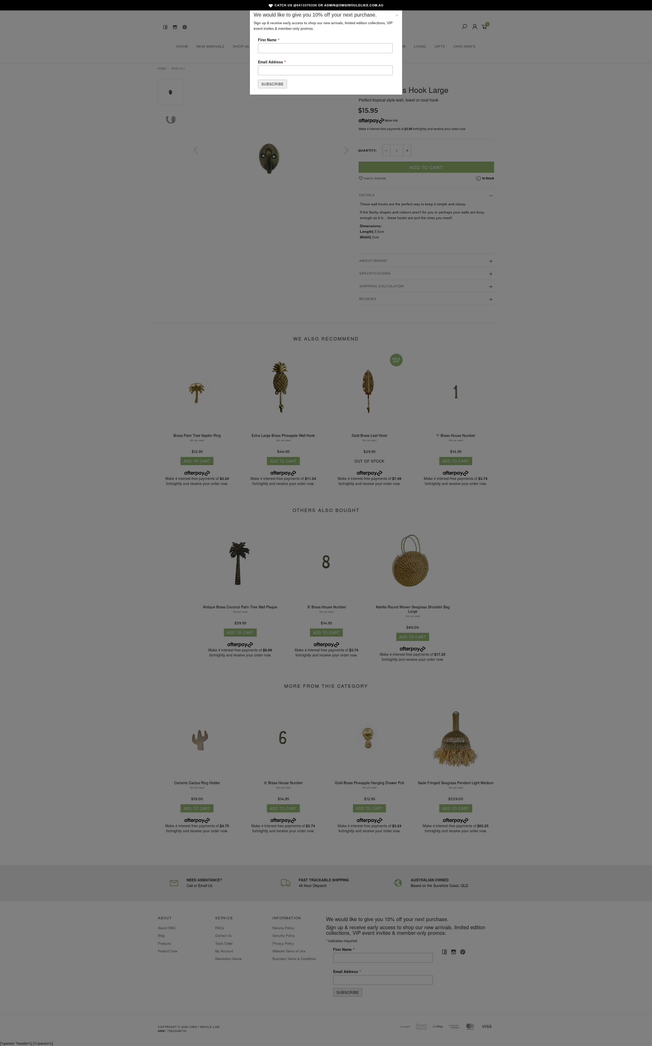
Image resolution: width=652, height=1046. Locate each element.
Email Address (272, 62)
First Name (269, 39)
